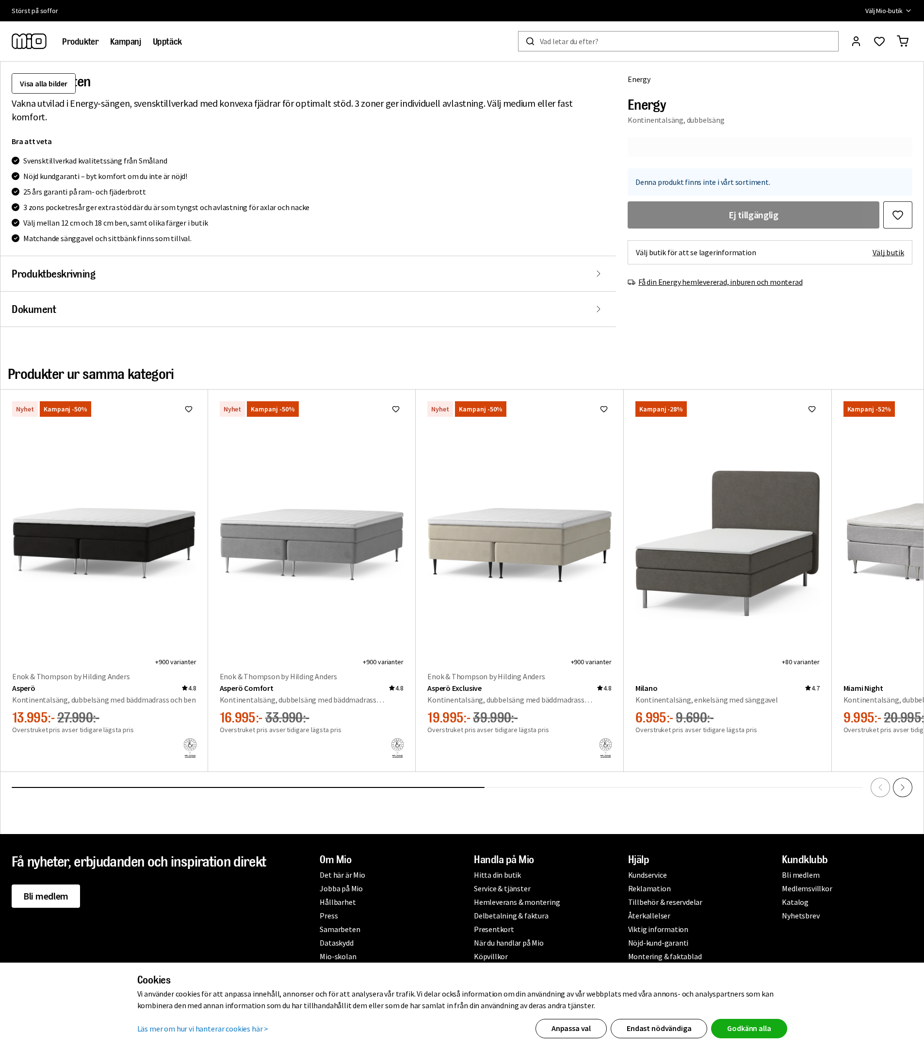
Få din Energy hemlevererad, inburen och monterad (720, 282)
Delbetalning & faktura (511, 915)
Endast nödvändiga (659, 1028)
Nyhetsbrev (800, 915)
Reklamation (649, 888)
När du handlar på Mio (509, 943)
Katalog (795, 902)
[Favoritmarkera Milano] (812, 409)
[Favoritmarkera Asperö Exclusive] (604, 409)
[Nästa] (902, 787)
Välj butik (888, 252)
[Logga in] (856, 41)
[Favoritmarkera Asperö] (188, 409)
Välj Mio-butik (884, 10)
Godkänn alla (749, 1028)
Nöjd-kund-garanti (658, 943)
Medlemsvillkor (807, 888)
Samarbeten (340, 929)
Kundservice (647, 875)
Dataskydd (336, 943)
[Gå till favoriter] (879, 41)
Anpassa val (571, 1028)
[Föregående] (880, 787)
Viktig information (658, 929)
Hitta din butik (497, 875)
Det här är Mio (342, 875)
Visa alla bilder (43, 83)
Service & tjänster (502, 888)
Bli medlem (45, 896)
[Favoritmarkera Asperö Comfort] (396, 409)
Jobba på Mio (341, 888)
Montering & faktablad (665, 956)
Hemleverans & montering (517, 902)
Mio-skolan (338, 956)
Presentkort (494, 929)
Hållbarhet (338, 902)
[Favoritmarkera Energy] (897, 215)
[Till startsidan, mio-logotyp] (29, 41)
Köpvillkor (491, 956)
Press (329, 915)
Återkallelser (649, 915)
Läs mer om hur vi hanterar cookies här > (203, 1028)
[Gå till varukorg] (902, 41)
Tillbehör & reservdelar (665, 902)
